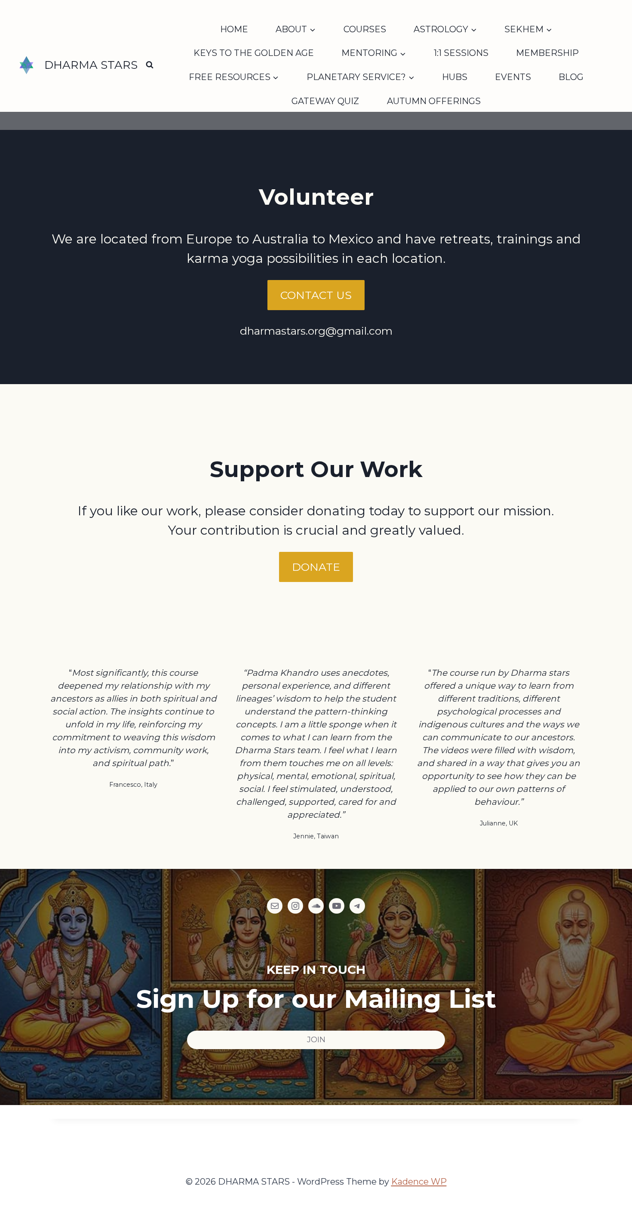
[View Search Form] (149, 65)
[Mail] (274, 906)
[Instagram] (295, 906)
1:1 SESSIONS (461, 53)
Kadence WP (419, 1181)
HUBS (454, 77)
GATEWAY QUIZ (325, 101)
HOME (234, 29)
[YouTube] (336, 906)
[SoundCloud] (316, 906)
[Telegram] (357, 906)
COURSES (365, 29)
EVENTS (513, 77)
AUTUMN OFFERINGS (434, 101)
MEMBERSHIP (547, 53)
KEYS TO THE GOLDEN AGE (253, 53)
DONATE (316, 566)
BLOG (570, 77)
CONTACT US (316, 295)
